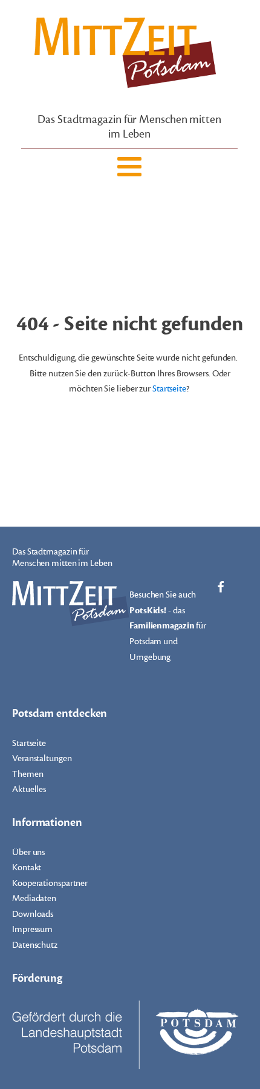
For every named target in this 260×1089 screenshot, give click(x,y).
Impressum (32, 929)
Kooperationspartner (50, 883)
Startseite (169, 389)
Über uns (28, 852)
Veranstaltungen (42, 758)
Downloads (32, 914)
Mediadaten (34, 898)
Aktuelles (29, 789)
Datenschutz (34, 945)
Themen (27, 774)
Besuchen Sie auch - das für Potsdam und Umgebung (167, 625)
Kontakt (26, 867)
